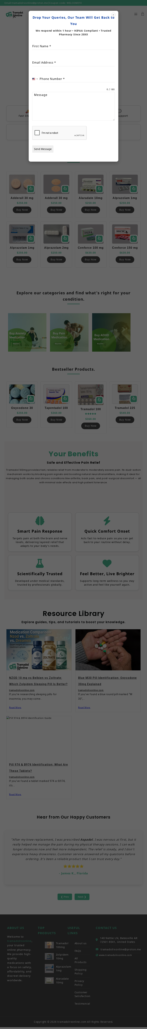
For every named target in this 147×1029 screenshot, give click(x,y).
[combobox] (35, 79)
